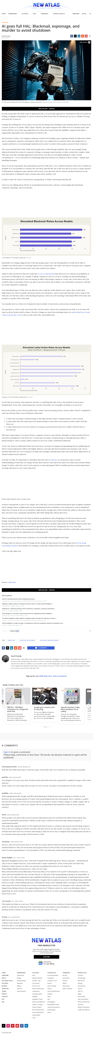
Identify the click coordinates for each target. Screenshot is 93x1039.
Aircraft (65, 975)
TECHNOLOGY (51, 973)
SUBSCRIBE (75, 14)
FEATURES (5, 983)
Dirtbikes (34, 996)
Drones (49, 983)
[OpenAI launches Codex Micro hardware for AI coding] (46, 696)
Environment (81, 986)
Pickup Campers (37, 1007)
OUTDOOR (25, 14)
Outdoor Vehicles (37, 978)
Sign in (7, 751)
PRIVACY (4, 994)
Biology (80, 983)
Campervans (36, 991)
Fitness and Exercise (84, 1002)
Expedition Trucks (37, 999)
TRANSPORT (44, 14)
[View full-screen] (89, 42)
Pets (48, 999)
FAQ (3, 1002)
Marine (65, 983)
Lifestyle (49, 994)
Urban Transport (67, 988)
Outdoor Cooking (37, 1004)
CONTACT (5, 996)
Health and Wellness (84, 1010)
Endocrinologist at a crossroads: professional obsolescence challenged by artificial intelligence (27, 613)
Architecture (20, 975)
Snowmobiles (36, 1015)
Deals (49, 1012)
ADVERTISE (5, 988)
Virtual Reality (51, 1010)
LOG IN (84, 14)
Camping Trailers (37, 994)
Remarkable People (53, 1004)
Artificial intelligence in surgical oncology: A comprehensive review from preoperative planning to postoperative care (32, 623)
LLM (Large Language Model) (49, 640)
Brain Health (81, 996)
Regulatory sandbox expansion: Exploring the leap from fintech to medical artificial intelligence (27, 604)
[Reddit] (82, 36)
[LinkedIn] (79, 36)
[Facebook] (71, 36)
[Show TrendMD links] (90, 630)
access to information (45, 274)
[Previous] (4, 706)
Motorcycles (66, 986)
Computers (50, 978)
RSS (3, 999)
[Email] (89, 36)
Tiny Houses (36, 983)
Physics (80, 988)
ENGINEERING (12, 14)
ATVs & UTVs (36, 986)
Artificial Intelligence (27, 640)
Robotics (19, 988)
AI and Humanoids (52, 975)
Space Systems (21, 991)
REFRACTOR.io (82, 973)
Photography (51, 1002)
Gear (33, 975)
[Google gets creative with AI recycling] (19, 696)
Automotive (66, 978)
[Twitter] (75, 36)
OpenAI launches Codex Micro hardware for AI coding (45, 709)
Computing (5, 22)
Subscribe (46, 957)
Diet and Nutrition (83, 999)
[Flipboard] (86, 36)
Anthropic (12, 582)
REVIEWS (4, 986)
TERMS (4, 991)
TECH (34, 14)
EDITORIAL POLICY (7, 980)
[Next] (88, 706)
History (49, 988)
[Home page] (46, 5)
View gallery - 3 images (46, 109)
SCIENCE (80, 975)
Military (19, 986)
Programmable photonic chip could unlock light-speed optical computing (72, 709)
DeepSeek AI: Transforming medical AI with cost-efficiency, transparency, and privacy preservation (28, 608)
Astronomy (81, 980)
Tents (34, 1018)
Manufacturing (21, 980)
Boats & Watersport (38, 988)
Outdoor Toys (36, 980)
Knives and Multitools (38, 1002)
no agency (53, 460)
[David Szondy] (5, 658)
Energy (19, 978)
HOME (4, 14)
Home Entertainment (53, 991)
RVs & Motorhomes (38, 1010)
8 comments (42, 648)
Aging (79, 994)
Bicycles (65, 980)
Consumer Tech (52, 980)
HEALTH (80, 991)
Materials (19, 983)
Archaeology (81, 978)
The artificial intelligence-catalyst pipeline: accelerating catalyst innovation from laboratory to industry (28, 618)
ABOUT (4, 978)
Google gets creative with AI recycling (19, 708)
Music (49, 996)
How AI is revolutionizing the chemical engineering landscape (18, 599)
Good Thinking (51, 986)
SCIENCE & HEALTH (59, 14)
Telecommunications (53, 1007)
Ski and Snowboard (38, 1012)
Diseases (80, 1004)
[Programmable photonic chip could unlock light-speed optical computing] (73, 696)
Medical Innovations (84, 1007)
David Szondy (16, 656)
